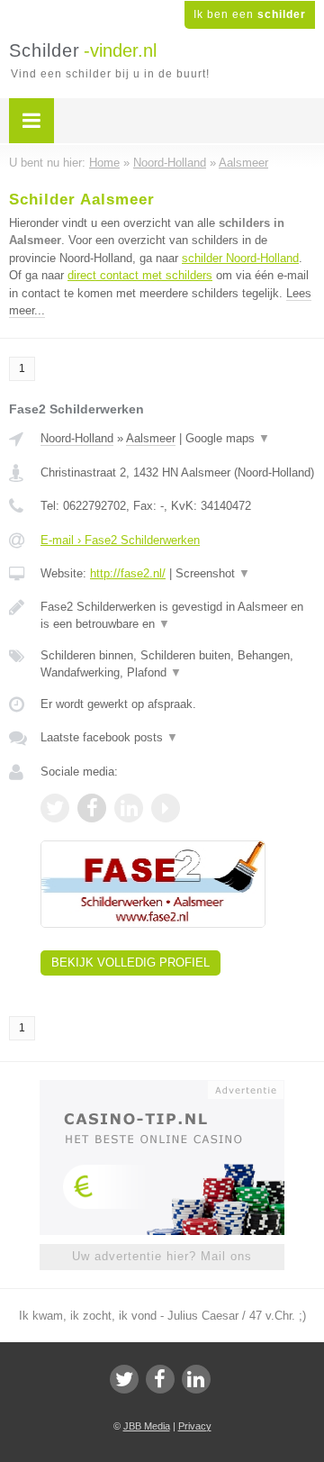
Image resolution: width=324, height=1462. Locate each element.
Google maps (227, 438)
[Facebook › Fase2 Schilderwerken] (91, 808)
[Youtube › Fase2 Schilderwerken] (165, 808)
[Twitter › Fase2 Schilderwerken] (54, 808)
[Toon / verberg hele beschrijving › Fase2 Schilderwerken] (177, 615)
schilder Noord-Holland (240, 258)
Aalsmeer (151, 438)
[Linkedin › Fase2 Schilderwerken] (128, 808)
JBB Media (146, 1426)
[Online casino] (162, 1088)
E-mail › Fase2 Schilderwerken (120, 540)
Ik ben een (250, 14)
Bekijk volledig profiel (130, 962)
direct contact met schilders (140, 275)
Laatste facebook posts (109, 737)
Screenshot (213, 573)
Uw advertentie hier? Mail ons (162, 1256)
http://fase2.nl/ (128, 573)
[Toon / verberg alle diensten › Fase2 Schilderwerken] (177, 664)
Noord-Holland (76, 438)
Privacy (195, 1426)
